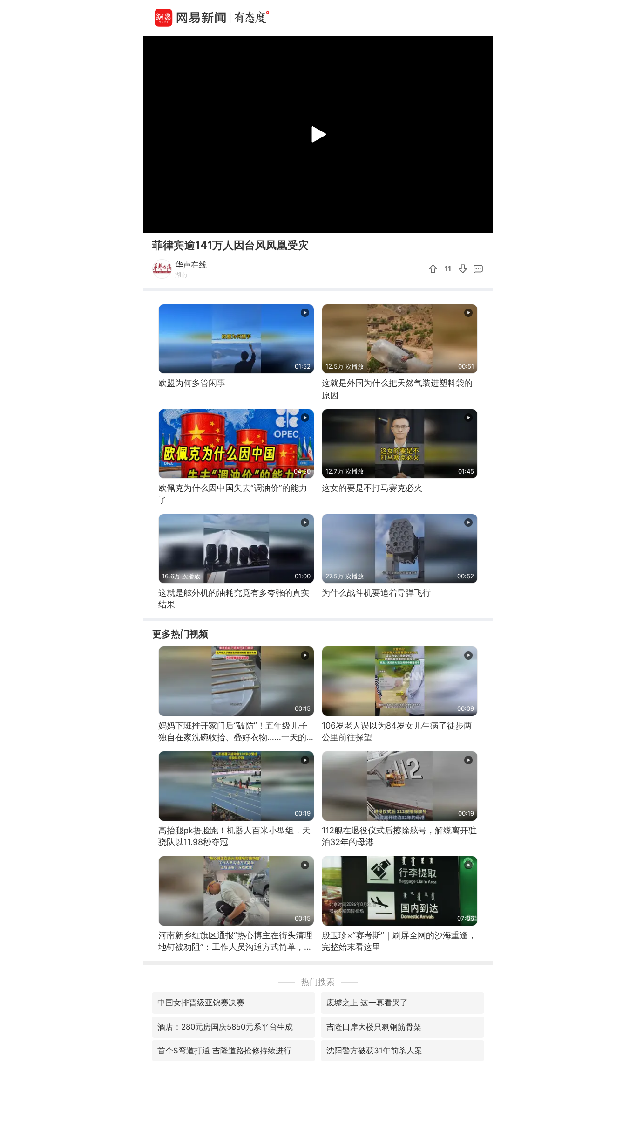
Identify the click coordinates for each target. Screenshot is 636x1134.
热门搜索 (318, 982)
